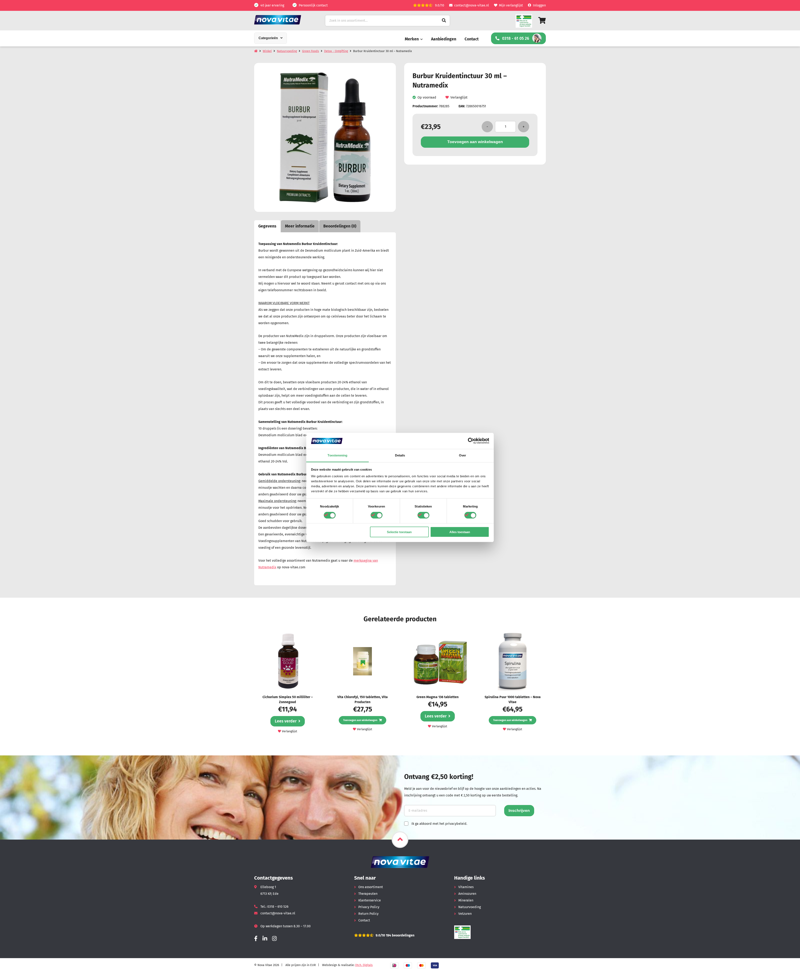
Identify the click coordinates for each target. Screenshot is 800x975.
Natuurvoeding (287, 51)
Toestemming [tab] (337, 455)
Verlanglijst (459, 97)
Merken (412, 39)
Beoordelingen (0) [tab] (339, 226)
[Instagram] (274, 938)
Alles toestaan (459, 532)
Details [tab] (400, 455)
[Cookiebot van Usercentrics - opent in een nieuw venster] (471, 441)
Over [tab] (462, 455)
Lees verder (286, 721)
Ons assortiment (370, 887)
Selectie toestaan (399, 532)
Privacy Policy (368, 907)
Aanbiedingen (443, 39)
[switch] (376, 515)
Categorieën (268, 38)
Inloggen (539, 5)
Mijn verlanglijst (511, 5)
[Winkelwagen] (542, 20)
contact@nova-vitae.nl (471, 5)
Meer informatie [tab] (300, 226)
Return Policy (368, 914)
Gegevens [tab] (267, 226)
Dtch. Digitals (364, 965)
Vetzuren (465, 914)
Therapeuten (368, 894)
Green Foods (310, 51)
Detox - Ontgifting (336, 51)
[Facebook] (256, 938)
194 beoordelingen (399, 935)
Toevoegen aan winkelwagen (475, 142)
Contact (472, 39)
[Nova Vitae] (283, 19)
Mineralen (465, 900)
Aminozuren (467, 894)
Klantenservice (369, 900)
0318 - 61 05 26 (515, 38)
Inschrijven (519, 810)
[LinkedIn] (264, 938)
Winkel (267, 51)
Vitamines (466, 887)
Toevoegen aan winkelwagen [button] (360, 720)
